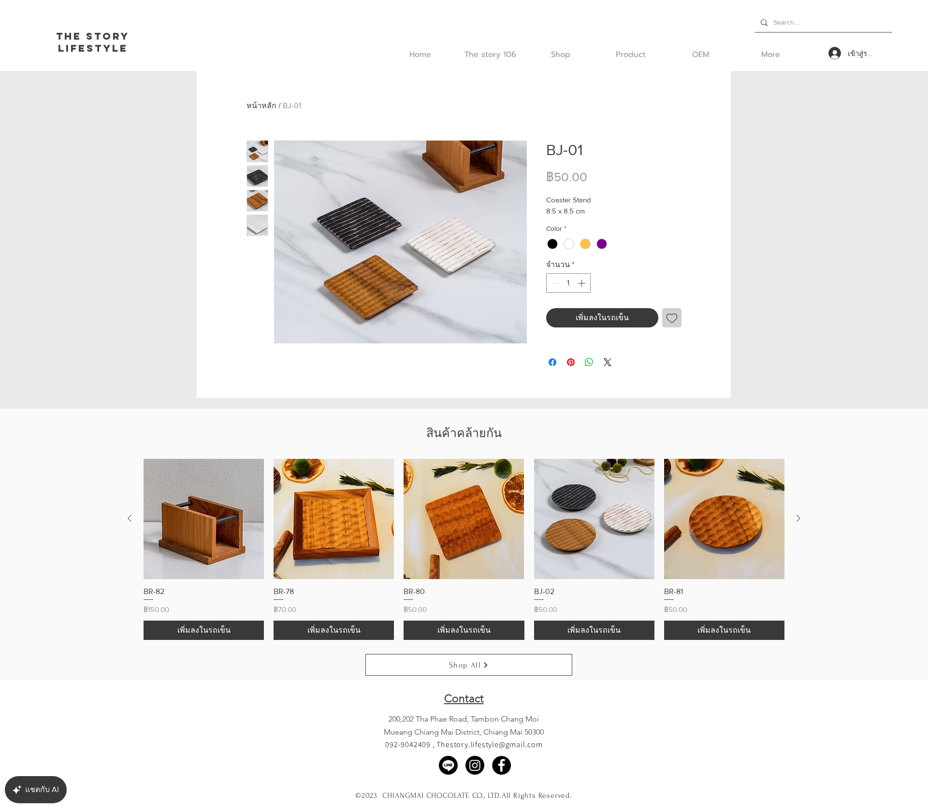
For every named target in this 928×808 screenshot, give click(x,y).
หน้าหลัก (261, 105)
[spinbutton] (568, 283)
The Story (93, 36)
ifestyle (97, 48)
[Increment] (582, 283)
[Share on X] (607, 362)
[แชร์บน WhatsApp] (589, 362)
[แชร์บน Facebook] (552, 362)
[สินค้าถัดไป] (798, 518)
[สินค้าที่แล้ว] (129, 518)
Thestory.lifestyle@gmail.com (489, 744)
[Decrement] (554, 283)
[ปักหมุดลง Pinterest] (571, 362)
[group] (464, 549)
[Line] (448, 765)
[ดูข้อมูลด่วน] (204, 519)
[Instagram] (474, 765)
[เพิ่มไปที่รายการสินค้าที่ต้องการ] (672, 317)
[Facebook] (501, 765)
